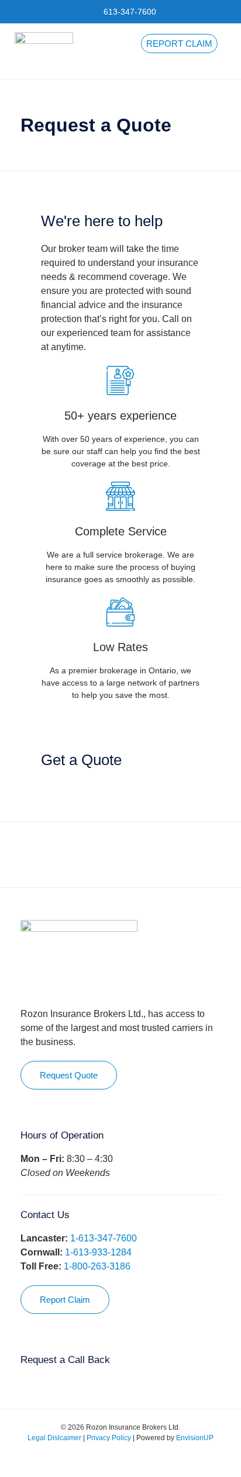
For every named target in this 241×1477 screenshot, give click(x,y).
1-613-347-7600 (103, 1238)
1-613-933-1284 (98, 1252)
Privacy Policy (109, 1438)
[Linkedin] (129, 1459)
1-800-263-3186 (97, 1266)
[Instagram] (147, 1459)
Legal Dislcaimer (54, 1438)
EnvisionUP (195, 1438)
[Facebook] (94, 1459)
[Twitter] (111, 1459)
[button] (227, 51)
